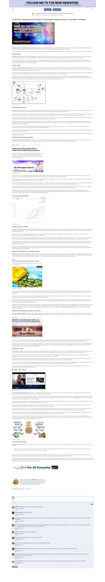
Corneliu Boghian (19, 512)
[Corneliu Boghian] (13, 512)
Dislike (17, 509)
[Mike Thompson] (13, 537)
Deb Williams (41, 15)
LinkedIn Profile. (36, 484)
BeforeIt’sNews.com (23, 488)
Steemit (29, 488)
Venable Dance (18, 517)
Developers (86, 568)
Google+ (26, 568)
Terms (74, 568)
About (62, 568)
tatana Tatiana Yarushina (21, 542)
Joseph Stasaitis (19, 561)
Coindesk (18, 390)
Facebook (30, 568)
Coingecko (18, 224)
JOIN (48, 9)
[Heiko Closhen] (13, 532)
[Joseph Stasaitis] (13, 561)
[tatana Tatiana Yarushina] (13, 543)
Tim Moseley (18, 524)
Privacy (65, 568)
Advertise (81, 568)
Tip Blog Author (14, 502)
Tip (15, 509)
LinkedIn (38, 568)
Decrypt (18, 337)
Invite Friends (70, 568)
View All (93, 6)
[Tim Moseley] (13, 525)
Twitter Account (27, 484)
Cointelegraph (19, 288)
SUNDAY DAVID (19, 506)
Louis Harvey (18, 554)
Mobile (78, 568)
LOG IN (57, 9)
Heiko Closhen (18, 531)
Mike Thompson (19, 537)
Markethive (19, 439)
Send (91, 504)
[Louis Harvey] (13, 554)
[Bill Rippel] (13, 548)
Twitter (35, 568)
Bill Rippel (17, 548)
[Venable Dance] (13, 518)
